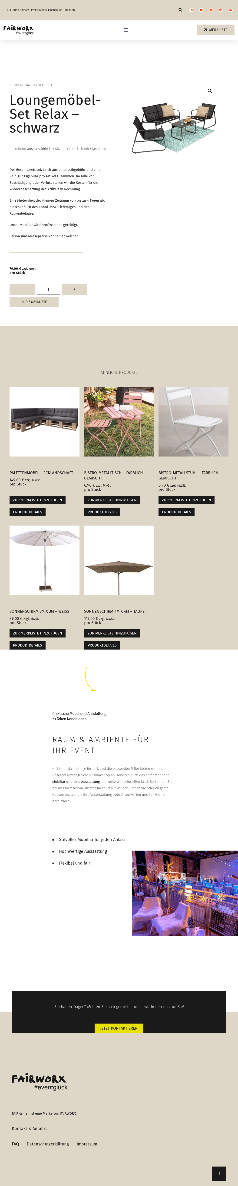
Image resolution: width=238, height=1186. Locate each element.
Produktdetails (27, 512)
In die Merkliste (34, 302)
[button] (180, 9)
